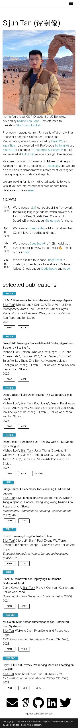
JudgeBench (55, 260)
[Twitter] (65, 703)
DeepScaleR (38, 243)
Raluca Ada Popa (28, 121)
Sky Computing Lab (28, 125)
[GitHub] (38, 703)
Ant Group (28, 154)
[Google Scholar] (25, 703)
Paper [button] (9, 521)
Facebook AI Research (48, 150)
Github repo (52, 220)
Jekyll (44, 721)
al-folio (56, 721)
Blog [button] (9, 327)
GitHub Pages (12, 725)
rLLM (33, 207)
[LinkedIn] (52, 703)
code (26, 252)
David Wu (57, 141)
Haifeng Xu (62, 145)
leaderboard (49, 268)
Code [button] (23, 327)
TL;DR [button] (24, 649)
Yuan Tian (9, 145)
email (31, 190)
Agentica (53, 165)
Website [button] (39, 473)
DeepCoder (37, 228)
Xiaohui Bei (10, 150)
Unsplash (36, 725)
